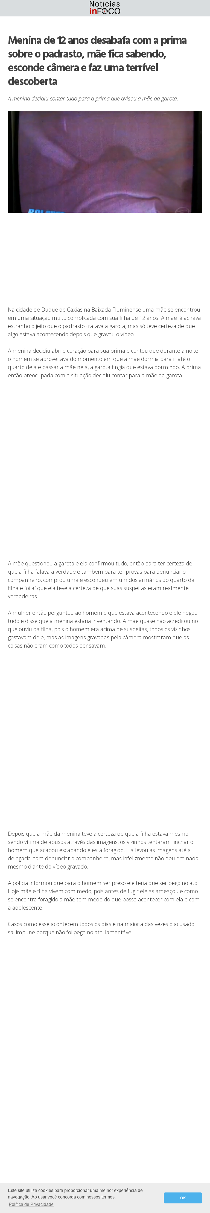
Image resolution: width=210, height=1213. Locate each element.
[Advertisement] (105, 260)
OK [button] (183, 1198)
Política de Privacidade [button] (31, 1204)
